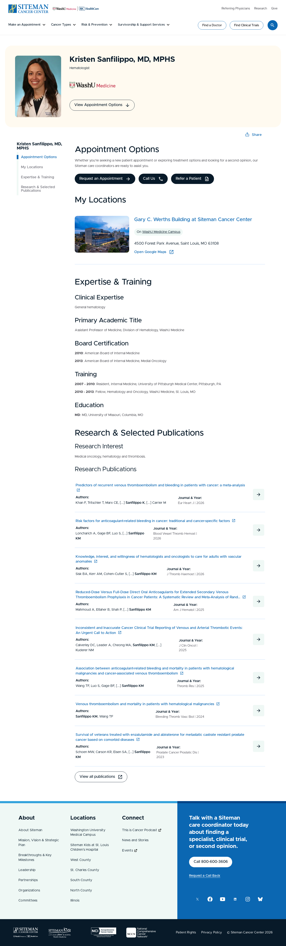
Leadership (27, 870)
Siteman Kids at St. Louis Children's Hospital (89, 847)
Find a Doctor (212, 25)
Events (127, 850)
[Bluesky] (260, 899)
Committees (27, 900)
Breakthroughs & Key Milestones (35, 857)
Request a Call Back (204, 875)
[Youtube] (223, 899)
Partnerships (28, 880)
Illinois (75, 900)
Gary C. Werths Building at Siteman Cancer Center (193, 219)
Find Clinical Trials (246, 25)
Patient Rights (186, 932)
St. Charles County (84, 870)
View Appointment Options (98, 105)
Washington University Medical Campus (87, 832)
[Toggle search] (273, 25)
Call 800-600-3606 (211, 862)
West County (80, 860)
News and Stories (135, 840)
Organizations (29, 890)
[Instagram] (248, 899)
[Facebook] (210, 899)
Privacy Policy (211, 932)
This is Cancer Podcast (139, 830)
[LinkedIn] (235, 899)
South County (81, 880)
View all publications (97, 777)
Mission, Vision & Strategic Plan (38, 842)
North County (81, 890)
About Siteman (30, 830)
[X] (197, 899)
